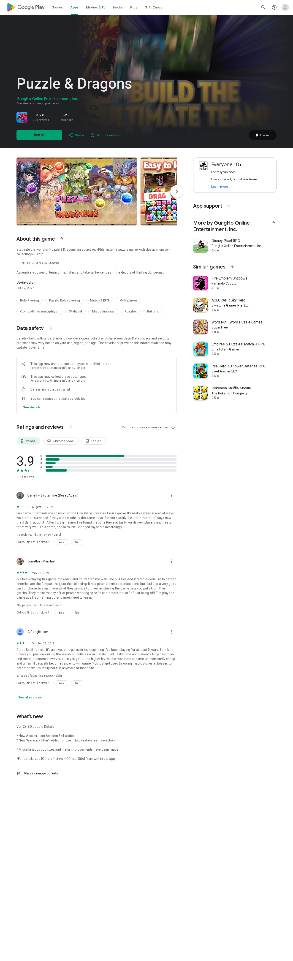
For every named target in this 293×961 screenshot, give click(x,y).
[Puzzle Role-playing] (64, 300)
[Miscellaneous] (103, 311)
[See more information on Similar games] (232, 266)
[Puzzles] (131, 311)
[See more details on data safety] (32, 407)
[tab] (57, 7)
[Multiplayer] (128, 300)
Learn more (219, 187)
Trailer (262, 135)
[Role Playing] (29, 300)
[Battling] (153, 311)
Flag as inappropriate (37, 773)
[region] (80, 117)
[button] (76, 191)
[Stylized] (75, 311)
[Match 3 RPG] (99, 300)
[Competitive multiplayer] (39, 311)
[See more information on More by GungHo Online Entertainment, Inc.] (273, 222)
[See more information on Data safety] (50, 328)
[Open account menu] (285, 7)
